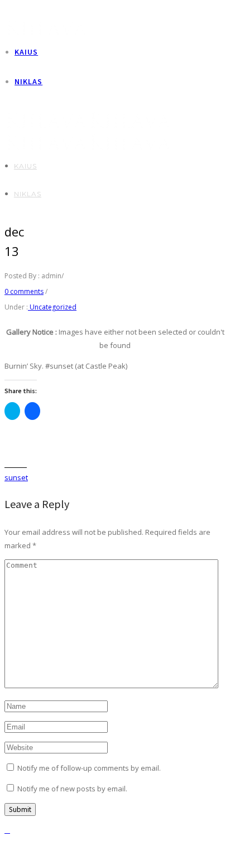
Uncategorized (52, 307)
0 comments (24, 291)
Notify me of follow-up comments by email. (89, 768)
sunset (16, 477)
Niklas (28, 81)
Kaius (26, 52)
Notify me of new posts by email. (72, 789)
